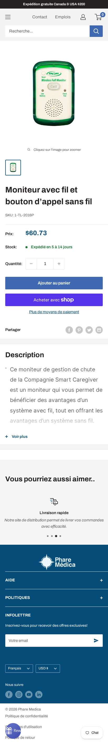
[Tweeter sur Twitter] (89, 330)
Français (14, 668)
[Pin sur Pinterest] (79, 330)
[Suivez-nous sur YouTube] (29, 694)
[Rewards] (13, 731)
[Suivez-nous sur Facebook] (9, 694)
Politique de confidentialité (26, 716)
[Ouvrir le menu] (7, 17)
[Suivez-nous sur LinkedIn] (38, 694)
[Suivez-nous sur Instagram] (19, 694)
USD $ (43, 668)
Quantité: (13, 264)
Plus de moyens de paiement (54, 312)
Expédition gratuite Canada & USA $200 (54, 4)
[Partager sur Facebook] (69, 330)
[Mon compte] (83, 17)
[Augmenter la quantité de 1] (58, 263)
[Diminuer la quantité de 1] (31, 263)
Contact (39, 17)
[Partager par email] (99, 330)
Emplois (63, 17)
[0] (98, 17)
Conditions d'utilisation (23, 727)
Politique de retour (20, 738)
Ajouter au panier (54, 283)
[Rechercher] (96, 31)
